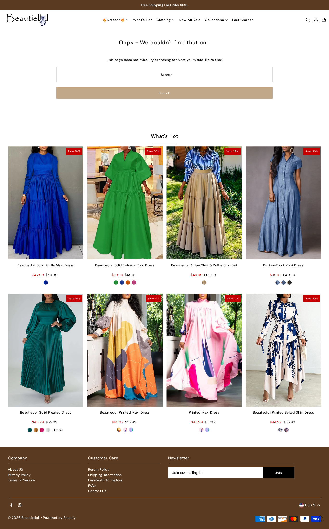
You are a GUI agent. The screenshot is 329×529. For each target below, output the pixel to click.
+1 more (57, 430)
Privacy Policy (19, 475)
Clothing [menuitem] (164, 20)
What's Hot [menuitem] (142, 20)
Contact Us (97, 491)
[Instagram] (19, 505)
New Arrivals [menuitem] (189, 20)
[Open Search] (308, 20)
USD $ (310, 505)
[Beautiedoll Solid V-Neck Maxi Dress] (125, 203)
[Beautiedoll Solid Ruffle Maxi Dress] (45, 203)
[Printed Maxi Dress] (204, 350)
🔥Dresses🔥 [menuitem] (114, 20)
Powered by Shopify (59, 518)
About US (15, 469)
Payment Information (105, 480)
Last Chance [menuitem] (243, 20)
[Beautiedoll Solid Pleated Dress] (45, 350)
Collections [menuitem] (214, 20)
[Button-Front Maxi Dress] (283, 203)
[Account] (316, 20)
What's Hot (164, 136)
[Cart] (324, 20)
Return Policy (99, 469)
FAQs (92, 485)
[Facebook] (11, 505)
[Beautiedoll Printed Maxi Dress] (125, 350)
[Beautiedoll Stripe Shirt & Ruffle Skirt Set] (204, 203)
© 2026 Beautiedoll (23, 518)
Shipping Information (105, 475)
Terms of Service (21, 480)
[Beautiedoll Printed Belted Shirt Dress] (283, 350)
